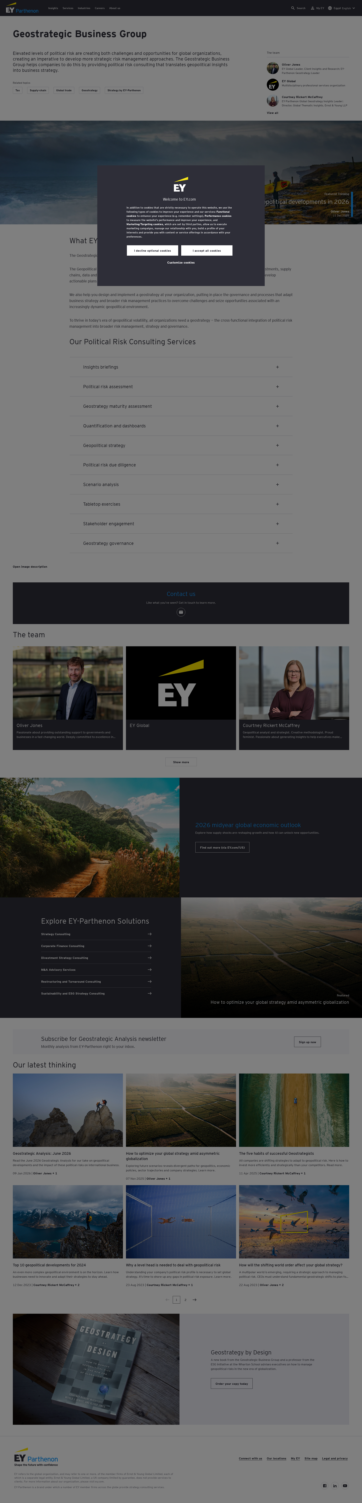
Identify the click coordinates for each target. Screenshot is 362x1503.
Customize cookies (181, 262)
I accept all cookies (207, 250)
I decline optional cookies (152, 250)
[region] (181, 225)
